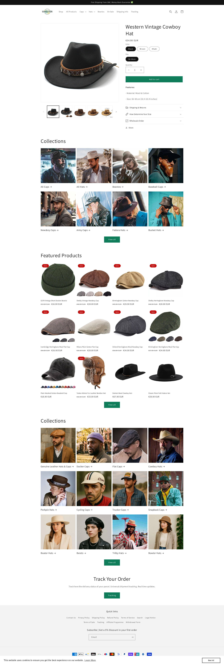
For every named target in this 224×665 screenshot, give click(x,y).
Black (130, 49)
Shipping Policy (98, 618)
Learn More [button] (90, 660)
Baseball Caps (155, 186)
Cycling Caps (83, 509)
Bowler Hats (154, 553)
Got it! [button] (211, 660)
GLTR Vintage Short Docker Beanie (54, 301)
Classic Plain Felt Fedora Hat (159, 393)
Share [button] (131, 128)
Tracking (112, 595)
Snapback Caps (156, 509)
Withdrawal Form (133, 622)
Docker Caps (83, 466)
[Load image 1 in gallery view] (53, 112)
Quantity (129, 65)
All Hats (81, 186)
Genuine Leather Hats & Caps (56, 466)
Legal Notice (150, 618)
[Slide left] (43, 112)
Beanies (117, 186)
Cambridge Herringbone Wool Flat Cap (55, 347)
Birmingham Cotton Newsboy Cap (125, 301)
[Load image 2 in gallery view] (66, 112)
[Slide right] (116, 112)
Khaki (154, 49)
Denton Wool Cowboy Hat (122, 393)
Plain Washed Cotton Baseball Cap (54, 393)
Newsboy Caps (48, 230)
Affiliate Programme (115, 622)
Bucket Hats (154, 230)
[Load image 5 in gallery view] (107, 112)
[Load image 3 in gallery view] (80, 112)
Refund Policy (113, 618)
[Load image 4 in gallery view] (93, 112)
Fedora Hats (119, 230)
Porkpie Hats (47, 509)
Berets (80, 553)
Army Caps (82, 230)
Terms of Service (128, 618)
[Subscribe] (132, 637)
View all (112, 239)
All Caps (45, 186)
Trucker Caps (119, 509)
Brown (142, 49)
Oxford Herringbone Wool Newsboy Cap (128, 347)
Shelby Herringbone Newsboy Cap (161, 301)
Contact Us (71, 618)
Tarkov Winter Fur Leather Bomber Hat (91, 393)
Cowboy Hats (155, 466)
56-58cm (132, 59)
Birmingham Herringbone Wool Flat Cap (163, 347)
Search (140, 618)
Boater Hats (47, 553)
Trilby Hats (118, 553)
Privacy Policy (83, 618)
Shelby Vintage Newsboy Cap (88, 301)
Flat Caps (117, 466)
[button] (82, 11)
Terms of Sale (89, 622)
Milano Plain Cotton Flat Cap (88, 347)
